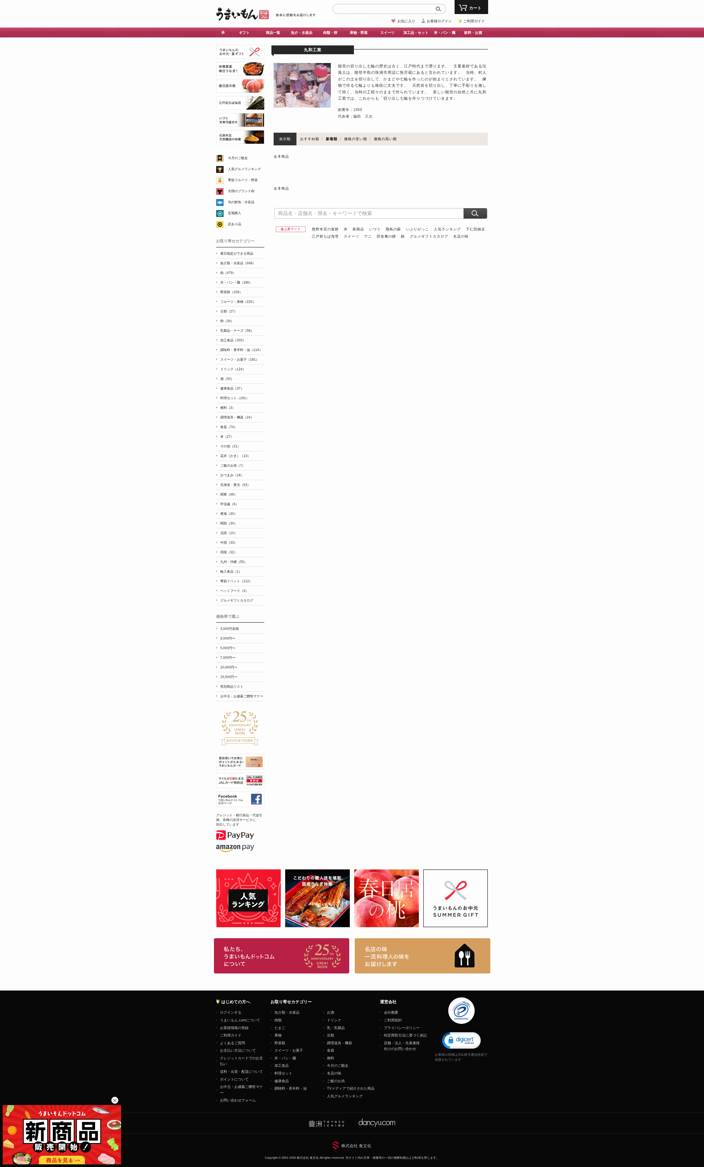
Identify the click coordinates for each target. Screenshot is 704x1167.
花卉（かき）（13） (235, 456)
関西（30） (228, 523)
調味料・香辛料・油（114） (241, 350)
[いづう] (240, 124)
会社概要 (391, 1012)
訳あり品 (234, 224)
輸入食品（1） (231, 571)
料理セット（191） (234, 398)
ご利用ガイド (474, 21)
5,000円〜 (227, 648)
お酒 (330, 1012)
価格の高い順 (385, 139)
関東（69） (228, 494)
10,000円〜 (228, 667)
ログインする (230, 1012)
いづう (375, 229)
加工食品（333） (233, 340)
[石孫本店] (240, 141)
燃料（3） (227, 408)
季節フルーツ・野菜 (243, 180)
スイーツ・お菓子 (288, 1050)
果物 (278, 1035)
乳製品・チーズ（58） (237, 331)
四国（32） (228, 552)
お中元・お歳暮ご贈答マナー (241, 696)
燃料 (330, 1058)
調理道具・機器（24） (237, 417)
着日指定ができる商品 (236, 253)
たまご (279, 1028)
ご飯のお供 (336, 1081)
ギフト (244, 33)
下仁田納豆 (475, 229)
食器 (330, 1050)
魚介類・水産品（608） (238, 263)
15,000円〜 (228, 677)
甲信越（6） (229, 504)
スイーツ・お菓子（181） (239, 359)
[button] (461, 1040)
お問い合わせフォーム (238, 1100)
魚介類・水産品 (286, 1012)
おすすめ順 (309, 139)
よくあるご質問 (232, 1043)
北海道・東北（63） (235, 485)
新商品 (358, 229)
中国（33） (228, 543)
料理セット (283, 1073)
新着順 (331, 139)
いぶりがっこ (417, 229)
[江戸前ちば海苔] (240, 107)
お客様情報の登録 (234, 1028)
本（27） (227, 437)
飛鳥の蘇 (393, 229)
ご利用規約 (393, 1020)
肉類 (278, 1020)
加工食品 (281, 1065)
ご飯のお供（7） (232, 465)
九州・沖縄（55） (233, 562)
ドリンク (334, 1020)
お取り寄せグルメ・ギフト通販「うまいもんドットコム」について (282, 955)
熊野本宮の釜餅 (325, 229)
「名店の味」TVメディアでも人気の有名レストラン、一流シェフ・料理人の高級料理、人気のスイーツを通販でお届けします (422, 955)
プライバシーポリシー (402, 1028)
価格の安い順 (355, 139)
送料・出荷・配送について (241, 1072)
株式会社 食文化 (356, 1145)
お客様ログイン (439, 21)
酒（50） (227, 379)
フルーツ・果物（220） (238, 302)
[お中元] (240, 55)
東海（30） (228, 514)
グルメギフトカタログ (429, 236)
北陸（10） (228, 533)
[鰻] (240, 72)
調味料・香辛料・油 (290, 1088)
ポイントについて (234, 1079)
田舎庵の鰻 (386, 236)
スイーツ (351, 236)
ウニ (368, 236)
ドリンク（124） (233, 369)
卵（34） (227, 321)
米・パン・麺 (285, 1058)
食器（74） (228, 427)
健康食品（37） (232, 388)
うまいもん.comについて (240, 1020)
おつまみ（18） (232, 475)
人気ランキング (447, 229)
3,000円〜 (227, 638)
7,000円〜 (227, 658)
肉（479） (228, 273)
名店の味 (461, 236)
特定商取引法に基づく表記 (405, 1035)
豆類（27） (228, 311)
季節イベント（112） (236, 581)
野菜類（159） (231, 292)
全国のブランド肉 (241, 191)
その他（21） (230, 446)
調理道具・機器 (339, 1043)
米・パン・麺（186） (236, 282)
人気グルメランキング (244, 169)
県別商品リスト (231, 687)
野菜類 (279, 1043)
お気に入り (406, 21)
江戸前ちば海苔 (325, 236)
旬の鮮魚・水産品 (241, 202)
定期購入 (234, 213)
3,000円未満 (229, 629)
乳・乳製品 (336, 1028)
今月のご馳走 (238, 158)
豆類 (330, 1035)
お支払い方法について (238, 1050)
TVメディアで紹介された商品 (351, 1088)
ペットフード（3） (234, 591)
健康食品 (281, 1081)
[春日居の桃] (240, 90)
